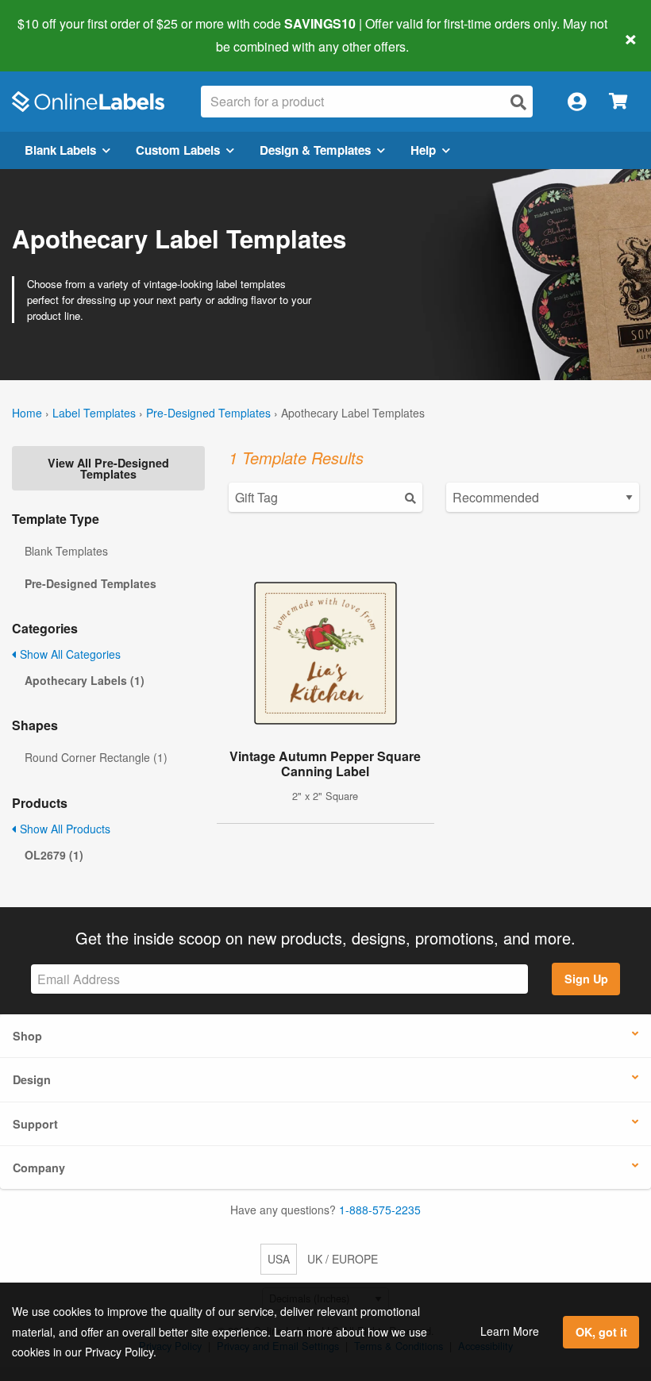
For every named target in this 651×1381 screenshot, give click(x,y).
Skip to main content (57, 35)
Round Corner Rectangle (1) (96, 757)
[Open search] (518, 102)
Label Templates (94, 413)
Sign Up (586, 979)
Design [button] (32, 1079)
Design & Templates (315, 150)
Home (27, 413)
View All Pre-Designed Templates (108, 468)
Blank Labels (60, 150)
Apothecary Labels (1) (84, 680)
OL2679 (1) (54, 855)
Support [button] (35, 1124)
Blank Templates (66, 551)
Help (423, 150)
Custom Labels (178, 150)
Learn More (509, 1331)
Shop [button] (27, 1036)
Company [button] (39, 1167)
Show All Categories (69, 654)
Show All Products (63, 829)
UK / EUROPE (342, 1259)
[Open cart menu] (618, 102)
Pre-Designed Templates (208, 413)
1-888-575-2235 (380, 1210)
